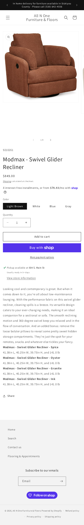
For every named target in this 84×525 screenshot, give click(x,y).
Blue (53, 206)
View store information (21, 278)
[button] (8, 17)
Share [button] (11, 396)
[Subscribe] (61, 481)
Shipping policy (53, 516)
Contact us (14, 447)
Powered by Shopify (52, 510)
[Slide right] (50, 140)
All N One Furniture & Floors (27, 510)
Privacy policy (34, 516)
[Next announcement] (76, 5)
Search (12, 438)
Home (11, 429)
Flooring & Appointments (24, 456)
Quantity (8, 214)
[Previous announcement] (7, 5)
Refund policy (72, 510)
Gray (68, 206)
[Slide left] (33, 140)
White (36, 206)
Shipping (7, 181)
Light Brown (15, 206)
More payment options (42, 257)
